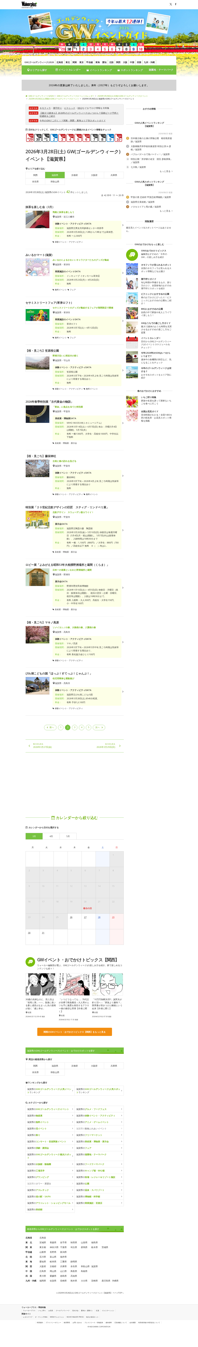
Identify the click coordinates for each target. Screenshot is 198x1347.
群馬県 (84, 1247)
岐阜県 (53, 1261)
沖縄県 (115, 1280)
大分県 (84, 1280)
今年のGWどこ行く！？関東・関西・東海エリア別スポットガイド (73, 120)
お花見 (50, 1310)
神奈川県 (54, 1247)
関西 (118, 62)
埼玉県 (74, 1247)
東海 (97, 62)
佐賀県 (53, 1280)
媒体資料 (109, 1322)
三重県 (63, 1261)
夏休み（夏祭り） (87, 1310)
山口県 (63, 1271)
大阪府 (94, 175)
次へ (97, 727)
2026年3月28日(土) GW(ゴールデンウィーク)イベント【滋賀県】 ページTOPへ (91, 1293)
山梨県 (42, 1251)
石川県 (42, 1256)
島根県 (84, 1271)
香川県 (42, 1275)
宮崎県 (94, 1280)
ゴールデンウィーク (63, 1310)
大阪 (125, 62)
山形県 (84, 1242)
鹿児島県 (106, 1280)
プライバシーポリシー (53, 1322)
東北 (68, 62)
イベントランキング (100, 70)
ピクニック (69, 108)
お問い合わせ (77, 1322)
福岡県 (42, 1280)
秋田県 (74, 1242)
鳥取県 (74, 1271)
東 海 (29, 1261)
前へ (52, 727)
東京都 (42, 1247)
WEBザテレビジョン (57, 1317)
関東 (75, 62)
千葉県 (63, 1247)
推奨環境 (67, 1322)
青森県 (53, 1242)
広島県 (42, 1271)
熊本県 (74, 1280)
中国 (132, 62)
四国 (139, 62)
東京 (81, 62)
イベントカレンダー (69, 69)
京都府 (74, 175)
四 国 (29, 1275)
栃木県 (94, 1247)
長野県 (53, 1251)
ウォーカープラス (29, 1310)
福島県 (94, 1242)
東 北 (29, 1242)
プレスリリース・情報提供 (93, 1322)
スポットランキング (131, 70)
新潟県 (63, 1251)
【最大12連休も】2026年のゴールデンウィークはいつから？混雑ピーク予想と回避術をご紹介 (79, 114)
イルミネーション (108, 1310)
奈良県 (35, 181)
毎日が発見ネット (92, 1317)
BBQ (79, 108)
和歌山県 (55, 181)
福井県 (63, 1256)
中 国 (29, 1271)
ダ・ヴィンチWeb (41, 1317)
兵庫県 (114, 175)
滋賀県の (48, 1109)
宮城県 (42, 1242)
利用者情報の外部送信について (149, 1322)
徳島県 (63, 1275)
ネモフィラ (45, 108)
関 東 (29, 1247)
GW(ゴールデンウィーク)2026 (39, 62)
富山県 (53, 1256)
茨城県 (105, 1247)
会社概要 (132, 1322)
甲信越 (89, 62)
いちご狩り (42, 1310)
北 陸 (29, 1256)
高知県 (74, 1275)
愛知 (104, 62)
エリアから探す (38, 70)
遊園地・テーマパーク (161, 69)
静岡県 (74, 1261)
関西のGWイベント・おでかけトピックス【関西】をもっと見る (75, 1031)
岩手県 (63, 1242)
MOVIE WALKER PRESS (75, 1317)
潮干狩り (57, 108)
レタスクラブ (27, 1317)
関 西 (29, 1266)
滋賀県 (55, 1065)
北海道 (59, 62)
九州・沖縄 (149, 62)
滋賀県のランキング (49, 1091)
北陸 (111, 62)
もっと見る (165, 171)
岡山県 (53, 1271)
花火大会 (75, 1310)
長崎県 (63, 1280)
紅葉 (97, 1310)
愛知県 (42, 1261)
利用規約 (40, 1322)
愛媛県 (53, 1275)
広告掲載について (120, 1322)
